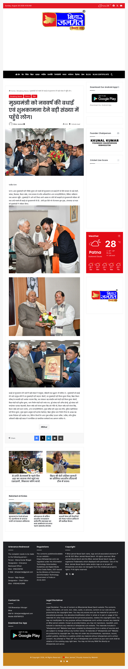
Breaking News (23, 91)
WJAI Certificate (101, 74)
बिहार (32, 74)
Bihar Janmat (18, 124)
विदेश (27, 74)
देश (23, 74)
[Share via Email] (54, 438)
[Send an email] (24, 124)
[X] (42, 438)
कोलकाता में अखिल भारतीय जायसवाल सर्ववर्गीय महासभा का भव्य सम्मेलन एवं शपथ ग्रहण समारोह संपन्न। (43, 521)
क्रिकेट (77, 74)
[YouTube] (72, 574)
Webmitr (95, 657)
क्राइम (37, 74)
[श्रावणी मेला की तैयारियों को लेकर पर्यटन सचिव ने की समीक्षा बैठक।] (69, 508)
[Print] (60, 438)
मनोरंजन (70, 74)
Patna (27, 96)
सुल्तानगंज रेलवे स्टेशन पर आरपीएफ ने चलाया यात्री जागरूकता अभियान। (19, 518)
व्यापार (64, 74)
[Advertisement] (64, 49)
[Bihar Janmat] (64, 20)
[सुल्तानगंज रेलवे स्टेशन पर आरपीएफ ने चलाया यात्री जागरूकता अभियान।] (19, 508)
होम (18, 74)
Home (13, 91)
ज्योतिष (43, 74)
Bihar (44, 427)
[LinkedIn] (48, 438)
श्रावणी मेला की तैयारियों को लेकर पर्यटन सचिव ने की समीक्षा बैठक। (69, 518)
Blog (88, 74)
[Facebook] (36, 438)
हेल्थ (83, 74)
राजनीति (50, 74)
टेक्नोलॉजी (57, 74)
